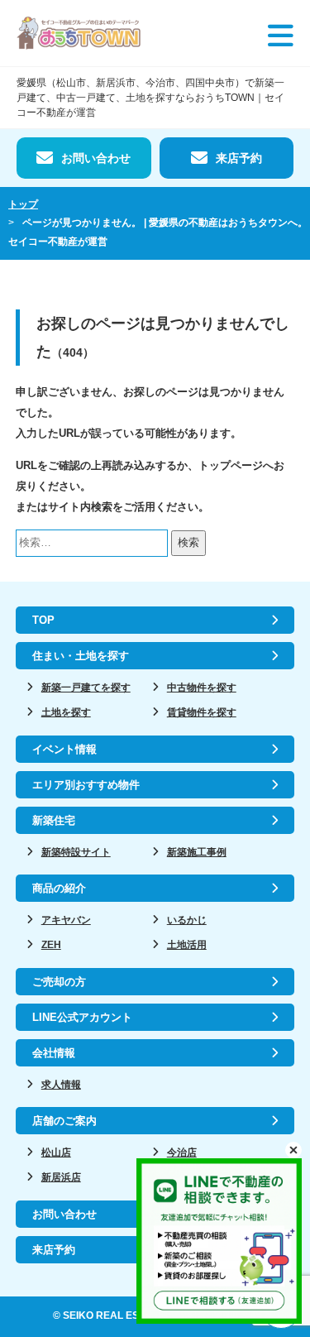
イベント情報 (64, 749)
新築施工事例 (197, 852)
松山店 (56, 1152)
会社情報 (53, 1053)
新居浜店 (61, 1177)
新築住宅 (53, 820)
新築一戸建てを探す (86, 687)
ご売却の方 (59, 981)
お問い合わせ (96, 158)
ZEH (51, 945)
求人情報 (61, 1084)
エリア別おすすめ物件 (86, 785)
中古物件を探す (201, 687)
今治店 (182, 1152)
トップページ (230, 465)
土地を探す (66, 712)
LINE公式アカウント (82, 1017)
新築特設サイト (76, 852)
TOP (43, 620)
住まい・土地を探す (80, 655)
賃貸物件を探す (201, 712)
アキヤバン (66, 920)
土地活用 (187, 945)
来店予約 (239, 158)
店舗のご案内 (64, 1120)
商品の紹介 (59, 888)
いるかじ (187, 920)
